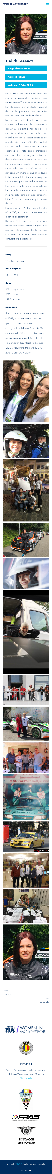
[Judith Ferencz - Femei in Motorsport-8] (26, 690)
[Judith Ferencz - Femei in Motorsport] (26, 952)
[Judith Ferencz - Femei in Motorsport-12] (26, 837)
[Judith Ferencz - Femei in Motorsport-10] (26, 757)
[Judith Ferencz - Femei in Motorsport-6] (26, 573)
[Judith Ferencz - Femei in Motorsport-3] (26, 490)
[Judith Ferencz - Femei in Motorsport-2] (26, 441)
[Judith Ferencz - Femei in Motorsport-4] (26, 540)
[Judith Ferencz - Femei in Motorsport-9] (26, 724)
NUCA (19, 1163)
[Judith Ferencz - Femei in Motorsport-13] (26, 870)
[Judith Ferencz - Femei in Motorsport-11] (26, 797)
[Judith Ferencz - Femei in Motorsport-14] (26, 906)
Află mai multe (26, 1078)
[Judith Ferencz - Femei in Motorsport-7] (26, 631)
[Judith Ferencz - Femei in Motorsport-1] (26, 391)
